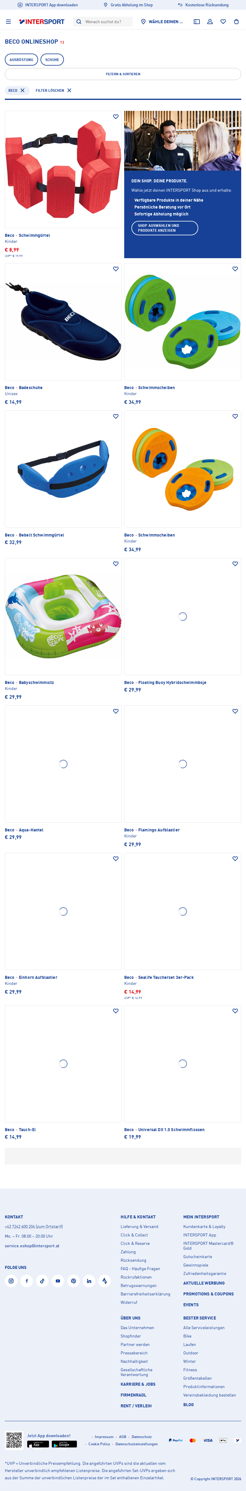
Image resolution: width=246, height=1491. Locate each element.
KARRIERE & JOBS (138, 1384)
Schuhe (52, 59)
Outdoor (190, 1352)
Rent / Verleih (136, 1405)
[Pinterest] (73, 1281)
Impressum (104, 1436)
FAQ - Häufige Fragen (140, 1268)
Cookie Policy (99, 1444)
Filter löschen (50, 90)
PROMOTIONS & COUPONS (208, 1293)
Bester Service (199, 1318)
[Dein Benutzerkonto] (210, 21)
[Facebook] (26, 1281)
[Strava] (104, 1281)
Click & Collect (134, 1235)
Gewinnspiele (195, 1265)
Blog (188, 1404)
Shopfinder (131, 1336)
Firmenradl (134, 1394)
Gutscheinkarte (197, 1256)
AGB (122, 1436)
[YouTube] (58, 1281)
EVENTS (191, 1304)
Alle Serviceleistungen (204, 1327)
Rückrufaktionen (136, 1277)
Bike (187, 1336)
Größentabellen (197, 1378)
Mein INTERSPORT (201, 1216)
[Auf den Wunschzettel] (116, 117)
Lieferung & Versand (139, 1226)
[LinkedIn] (89, 1281)
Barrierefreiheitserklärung (145, 1293)
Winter (189, 1361)
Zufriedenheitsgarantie (204, 1273)
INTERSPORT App (199, 1235)
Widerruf (129, 1302)
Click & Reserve (135, 1243)
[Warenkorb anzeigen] (236, 21)
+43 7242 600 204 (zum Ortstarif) (34, 1226)
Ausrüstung (21, 59)
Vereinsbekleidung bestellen (209, 1395)
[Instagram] (11, 1281)
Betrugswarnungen (139, 1285)
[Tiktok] (42, 1281)
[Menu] (8, 21)
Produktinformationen (204, 1386)
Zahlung (128, 1251)
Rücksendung (133, 1260)
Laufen (189, 1344)
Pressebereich (134, 1352)
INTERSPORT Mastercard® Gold (208, 1246)
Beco (12, 90)
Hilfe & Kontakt (138, 1216)
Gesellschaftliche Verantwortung (136, 1372)
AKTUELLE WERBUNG (204, 1282)
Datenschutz (142, 1436)
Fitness (190, 1369)
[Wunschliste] (223, 21)
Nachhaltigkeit (134, 1361)
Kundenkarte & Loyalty (204, 1226)
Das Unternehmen (137, 1327)
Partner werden (135, 1344)
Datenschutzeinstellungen (137, 1444)
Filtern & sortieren (123, 74)
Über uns (130, 1318)
